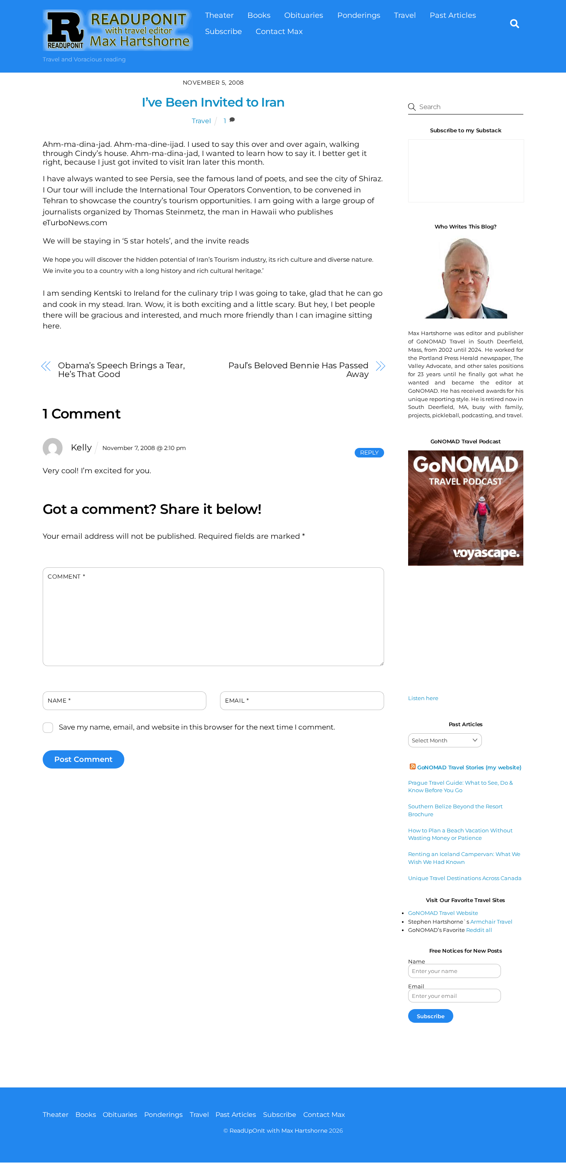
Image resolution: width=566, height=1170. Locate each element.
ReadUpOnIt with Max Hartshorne (278, 1130)
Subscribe (223, 31)
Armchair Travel (491, 921)
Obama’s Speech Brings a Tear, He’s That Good (121, 369)
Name (59, 700)
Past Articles (453, 15)
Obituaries (303, 15)
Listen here (423, 698)
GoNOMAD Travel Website (443, 913)
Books (259, 15)
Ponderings (358, 15)
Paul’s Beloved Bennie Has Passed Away (298, 369)
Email (237, 700)
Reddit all (479, 930)
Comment (66, 576)
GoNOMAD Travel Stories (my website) (469, 767)
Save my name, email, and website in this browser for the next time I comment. (197, 727)
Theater (219, 15)
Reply (369, 452)
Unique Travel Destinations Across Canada (465, 878)
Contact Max (279, 31)
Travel (405, 15)
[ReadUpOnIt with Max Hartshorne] (118, 46)
